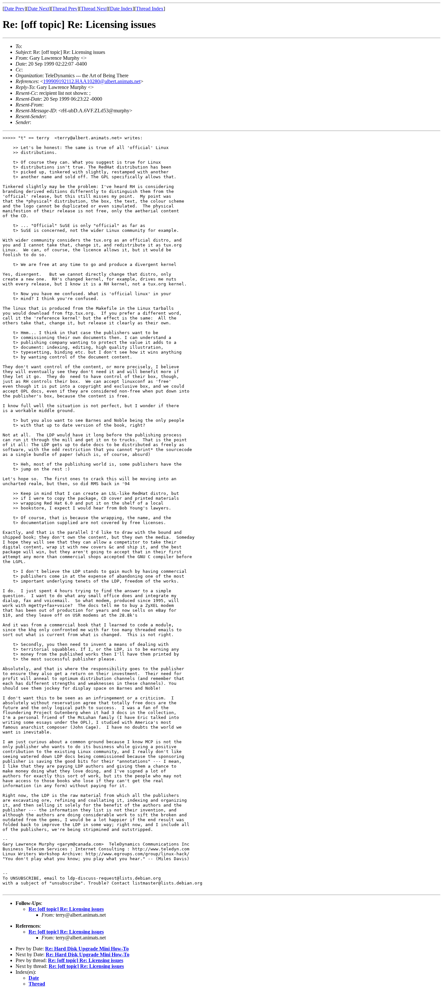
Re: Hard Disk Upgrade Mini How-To (87, 948)
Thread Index (149, 8)
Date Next (38, 8)
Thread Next (94, 8)
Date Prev (14, 8)
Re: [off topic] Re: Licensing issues (66, 909)
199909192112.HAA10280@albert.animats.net (91, 81)
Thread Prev (65, 8)
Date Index (121, 8)
